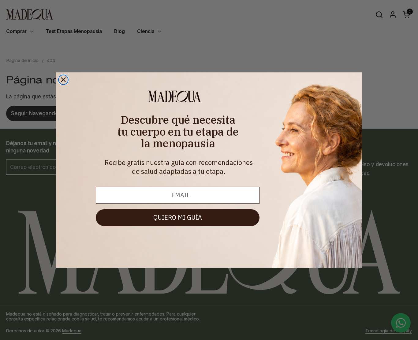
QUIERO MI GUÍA (177, 217)
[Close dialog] (63, 80)
